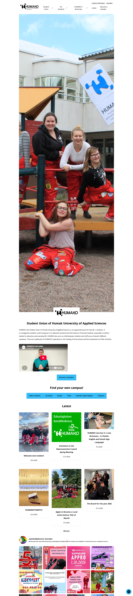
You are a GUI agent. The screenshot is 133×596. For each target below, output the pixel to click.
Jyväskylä (48, 396)
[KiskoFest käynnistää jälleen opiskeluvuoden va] (30, 581)
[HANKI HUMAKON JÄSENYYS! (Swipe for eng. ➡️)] (102, 581)
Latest (94, 8)
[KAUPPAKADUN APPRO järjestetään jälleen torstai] (78, 557)
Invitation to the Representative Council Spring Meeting (66, 449)
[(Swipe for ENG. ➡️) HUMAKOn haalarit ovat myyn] (78, 581)
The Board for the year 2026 (99, 504)
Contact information (98, 3)
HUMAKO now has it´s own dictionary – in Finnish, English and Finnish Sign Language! (99, 437)
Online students (35, 396)
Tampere (101, 396)
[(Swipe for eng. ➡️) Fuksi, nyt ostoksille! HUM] (102, 557)
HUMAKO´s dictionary (78, 8)
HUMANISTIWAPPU (33, 510)
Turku (69, 396)
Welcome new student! (34, 456)
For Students (61, 8)
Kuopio (59, 396)
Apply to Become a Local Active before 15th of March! (66, 515)
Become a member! (66, 377)
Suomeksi (109, 3)
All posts (66, 531)
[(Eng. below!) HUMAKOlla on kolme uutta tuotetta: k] (54, 557)
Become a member (103, 8)
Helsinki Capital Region (84, 396)
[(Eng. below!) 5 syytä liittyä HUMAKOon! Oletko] (30, 557)
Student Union (46, 8)
